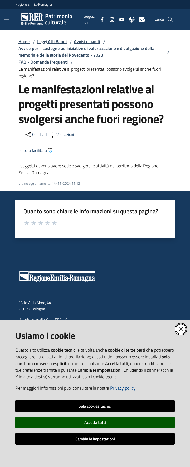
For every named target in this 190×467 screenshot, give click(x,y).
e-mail (37, 319)
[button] (170, 19)
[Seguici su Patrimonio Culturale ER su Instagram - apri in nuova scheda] (110, 19)
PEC (58, 319)
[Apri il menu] (7, 19)
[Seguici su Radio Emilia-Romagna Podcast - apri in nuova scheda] (130, 19)
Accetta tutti (95, 422)
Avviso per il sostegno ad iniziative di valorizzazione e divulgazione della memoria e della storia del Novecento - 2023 (86, 52)
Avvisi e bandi (87, 41)
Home (24, 41)
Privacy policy (123, 388)
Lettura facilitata (32, 150)
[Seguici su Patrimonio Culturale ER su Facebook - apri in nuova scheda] (100, 19)
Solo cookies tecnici (95, 406)
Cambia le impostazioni (95, 439)
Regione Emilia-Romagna (33, 4)
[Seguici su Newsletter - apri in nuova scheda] (140, 19)
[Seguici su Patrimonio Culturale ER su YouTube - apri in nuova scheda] (120, 19)
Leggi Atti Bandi (52, 41)
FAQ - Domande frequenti (43, 62)
